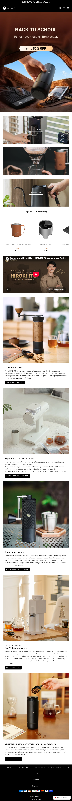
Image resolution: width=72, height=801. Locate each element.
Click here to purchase (17, 476)
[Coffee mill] (36, 130)
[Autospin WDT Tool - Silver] (44, 250)
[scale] (36, 161)
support (35, 780)
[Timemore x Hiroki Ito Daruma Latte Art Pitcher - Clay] (20, 250)
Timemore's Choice (15, 382)
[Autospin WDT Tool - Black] (47, 250)
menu (35, 774)
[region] (36, 2)
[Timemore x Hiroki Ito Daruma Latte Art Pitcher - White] (17, 250)
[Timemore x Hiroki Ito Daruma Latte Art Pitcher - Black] (15, 250)
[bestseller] (36, 193)
